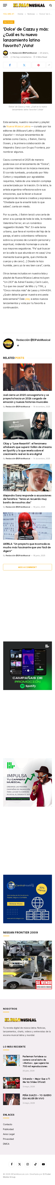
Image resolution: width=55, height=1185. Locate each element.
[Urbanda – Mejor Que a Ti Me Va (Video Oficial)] (11, 1083)
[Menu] (5, 5)
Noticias (8, 22)
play (27, 299)
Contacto (7, 1124)
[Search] (50, 5)
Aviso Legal (9, 1134)
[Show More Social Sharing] (49, 65)
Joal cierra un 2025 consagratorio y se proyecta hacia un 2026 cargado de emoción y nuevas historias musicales (26, 398)
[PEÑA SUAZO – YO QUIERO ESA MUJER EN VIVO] (11, 1099)
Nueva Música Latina (18, 126)
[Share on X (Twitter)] (24, 65)
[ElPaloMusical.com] (29, 5)
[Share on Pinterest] (38, 65)
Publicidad (8, 1129)
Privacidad (8, 1139)
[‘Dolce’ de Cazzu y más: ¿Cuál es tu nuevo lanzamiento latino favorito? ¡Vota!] (27, 88)
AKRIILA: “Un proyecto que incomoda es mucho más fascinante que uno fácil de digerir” (27, 547)
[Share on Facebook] (10, 65)
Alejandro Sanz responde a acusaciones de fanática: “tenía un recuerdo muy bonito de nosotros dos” (27, 499)
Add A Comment (27, 567)
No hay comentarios (22, 57)
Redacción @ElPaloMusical (24, 53)
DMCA (6, 1144)
